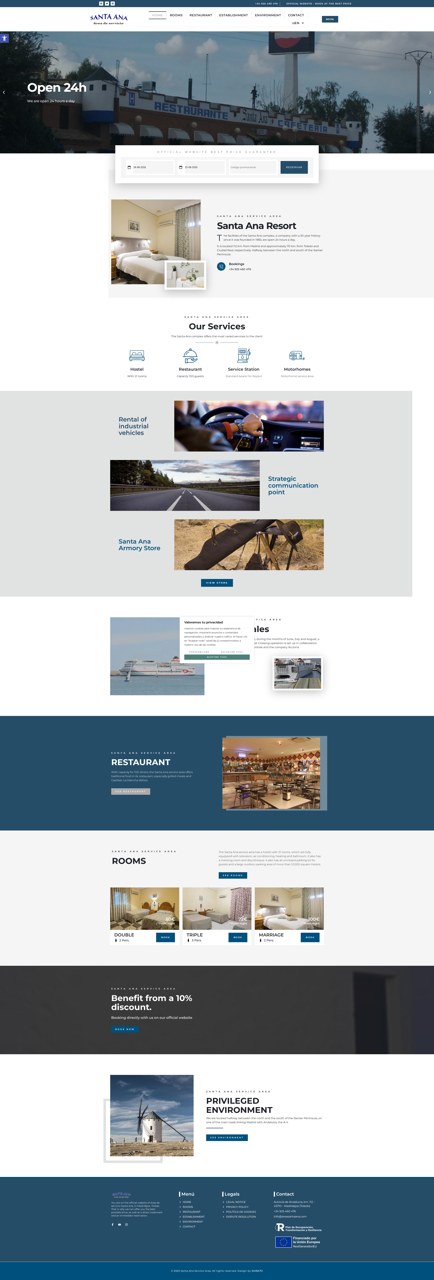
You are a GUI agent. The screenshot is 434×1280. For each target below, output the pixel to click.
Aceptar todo (217, 657)
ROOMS (176, 15)
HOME (157, 15)
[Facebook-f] (112, 1224)
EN (297, 23)
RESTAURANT (201, 15)
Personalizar (199, 652)
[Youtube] (119, 1224)
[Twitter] (107, 4)
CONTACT (296, 15)
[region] (217, 640)
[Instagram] (126, 1224)
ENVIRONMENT (268, 15)
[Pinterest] (113, 4)
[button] (4, 38)
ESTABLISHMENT (233, 15)
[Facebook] (101, 4)
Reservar (294, 167)
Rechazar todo (232, 652)
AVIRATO (257, 1270)
